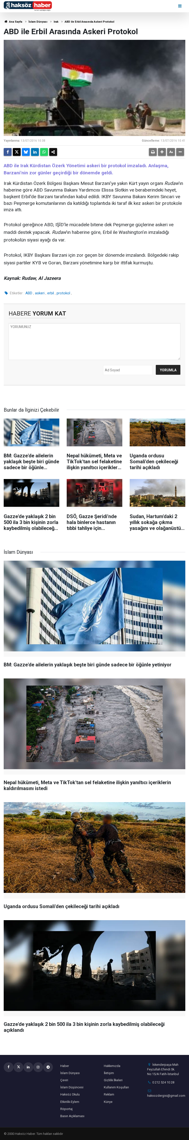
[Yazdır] (153, 152)
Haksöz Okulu (70, 1094)
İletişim (109, 1073)
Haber (64, 1066)
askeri (40, 293)
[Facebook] (8, 152)
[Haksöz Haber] (28, 5)
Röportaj (66, 1109)
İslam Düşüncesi (71, 1087)
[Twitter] (17, 152)
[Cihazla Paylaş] (53, 152)
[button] (162, 152)
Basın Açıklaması (72, 1116)
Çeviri (64, 1080)
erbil (50, 293)
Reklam (109, 1094)
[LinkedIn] (35, 152)
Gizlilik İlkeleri (113, 1080)
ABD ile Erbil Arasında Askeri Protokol (89, 21)
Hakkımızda (112, 1066)
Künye (108, 1102)
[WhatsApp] (44, 152)
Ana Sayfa (15, 21)
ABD (28, 293)
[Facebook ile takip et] (9, 1067)
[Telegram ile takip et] (48, 1067)
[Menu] (180, 6)
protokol (63, 293)
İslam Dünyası (38, 21)
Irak (56, 21)
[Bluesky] (26, 152)
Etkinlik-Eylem (69, 1102)
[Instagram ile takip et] (38, 1067)
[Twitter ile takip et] (18, 1067)
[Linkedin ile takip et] (28, 1067)
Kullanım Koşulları (116, 1087)
